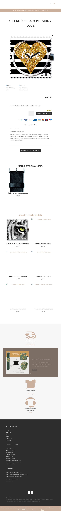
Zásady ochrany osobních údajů (13, 462)
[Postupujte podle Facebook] (29, 492)
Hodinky (24, 10)
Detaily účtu (9, 438)
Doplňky (19, 10)
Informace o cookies (10, 464)
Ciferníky (30, 10)
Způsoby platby (9, 452)
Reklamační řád (9, 456)
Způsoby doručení (10, 450)
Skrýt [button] (42, 510)
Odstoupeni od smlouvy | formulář (13, 460)
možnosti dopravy (30, 344)
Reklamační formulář (10, 458)
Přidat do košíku (44, 113)
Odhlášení (8, 440)
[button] (52, 35)
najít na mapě (30, 394)
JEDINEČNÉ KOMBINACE (42, 357)
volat (30, 412)
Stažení (7, 434)
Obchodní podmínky (10, 454)
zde (34, 367)
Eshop (14, 10)
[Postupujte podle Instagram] (32, 492)
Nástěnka (8, 431)
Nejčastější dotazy (10, 449)
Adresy (7, 436)
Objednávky (8, 432)
